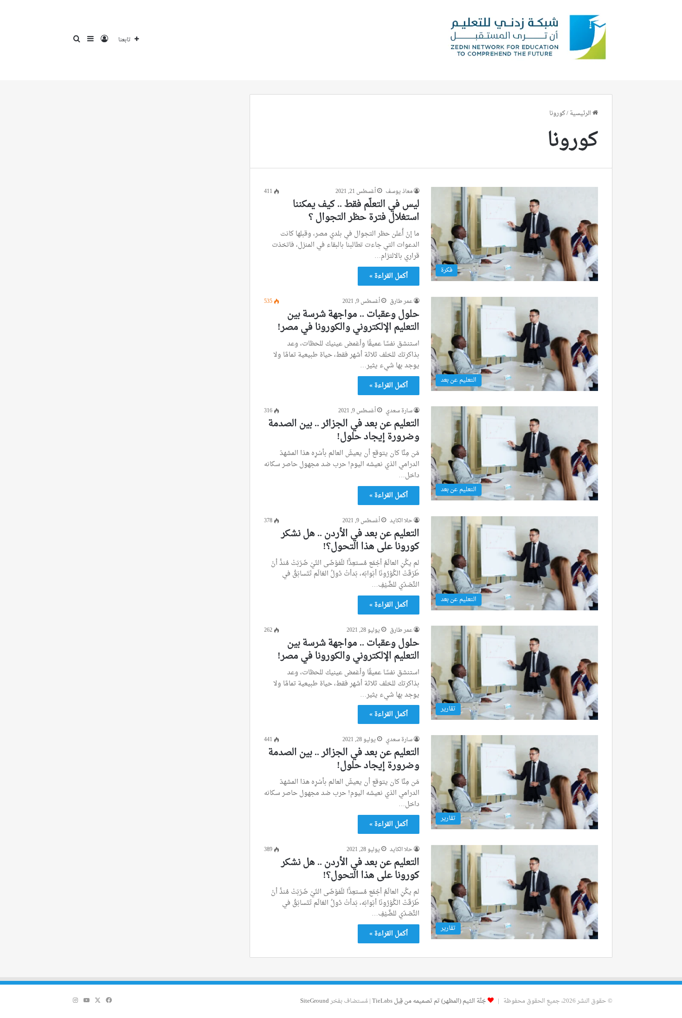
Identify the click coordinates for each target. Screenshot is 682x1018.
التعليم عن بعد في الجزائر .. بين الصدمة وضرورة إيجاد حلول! (343, 430)
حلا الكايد (401, 521)
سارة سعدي (399, 411)
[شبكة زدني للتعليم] (524, 40)
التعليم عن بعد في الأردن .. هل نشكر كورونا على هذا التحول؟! (350, 540)
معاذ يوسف (399, 191)
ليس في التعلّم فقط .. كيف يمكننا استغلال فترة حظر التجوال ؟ (356, 211)
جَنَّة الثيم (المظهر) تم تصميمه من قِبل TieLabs (429, 1001)
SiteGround (314, 1001)
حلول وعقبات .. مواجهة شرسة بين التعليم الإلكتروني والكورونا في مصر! (348, 321)
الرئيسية (581, 113)
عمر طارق (401, 301)
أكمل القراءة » (388, 276)
